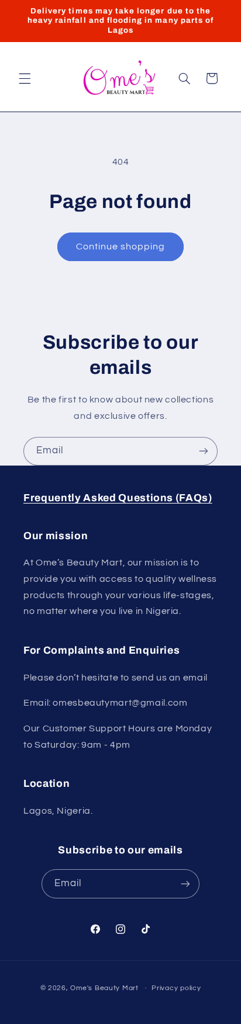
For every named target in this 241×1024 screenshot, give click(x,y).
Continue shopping (121, 246)
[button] (24, 78)
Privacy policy (176, 988)
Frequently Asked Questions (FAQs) (117, 498)
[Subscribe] (203, 451)
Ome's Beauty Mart (104, 988)
